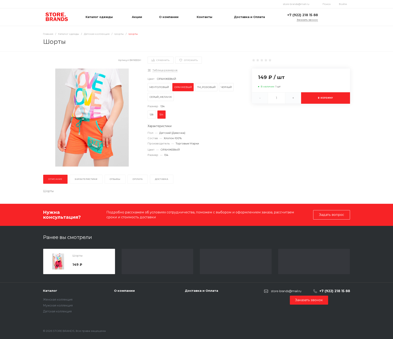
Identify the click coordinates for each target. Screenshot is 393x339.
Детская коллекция (57, 311)
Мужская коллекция (58, 305)
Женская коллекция (57, 299)
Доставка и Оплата (201, 291)
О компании (124, 291)
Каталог (50, 291)
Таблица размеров (164, 70)
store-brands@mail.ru (296, 4)
